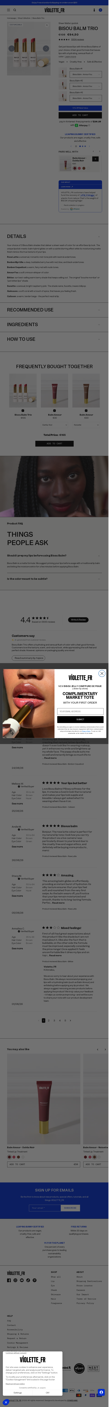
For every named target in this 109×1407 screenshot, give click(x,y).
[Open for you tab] (99, 1392)
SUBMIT (79, 719)
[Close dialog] (101, 673)
